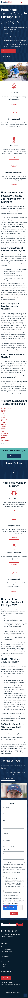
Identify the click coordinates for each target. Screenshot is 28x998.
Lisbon (2, 431)
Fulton (2, 420)
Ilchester (3, 428)
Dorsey (3, 417)
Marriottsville (4, 433)
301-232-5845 (9, 982)
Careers (3, 966)
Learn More (14, 104)
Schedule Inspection (8, 50)
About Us (3, 964)
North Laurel (4, 435)
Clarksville (3, 410)
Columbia (3, 412)
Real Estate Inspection (7, 954)
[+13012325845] (22, 2)
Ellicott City (4, 419)
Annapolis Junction (6, 408)
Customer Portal (5, 961)
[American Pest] (6, 2)
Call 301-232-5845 (14, 456)
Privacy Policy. (15, 903)
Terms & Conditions (6, 971)
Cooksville (3, 413)
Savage (3, 437)
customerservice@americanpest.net (10, 984)
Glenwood (3, 424)
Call (2, 982)
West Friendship (5, 440)
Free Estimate (5, 956)
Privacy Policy (15, 886)
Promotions (4, 946)
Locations (3, 969)
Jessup (3, 429)
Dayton (3, 415)
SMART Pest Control (6, 951)
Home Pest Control (6, 949)
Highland (3, 426)
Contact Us (6, 977)
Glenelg (3, 422)
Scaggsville (4, 438)
